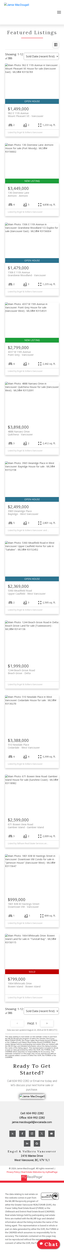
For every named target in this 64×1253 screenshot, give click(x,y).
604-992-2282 (20, 1081)
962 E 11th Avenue (25, 115)
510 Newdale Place (24, 746)
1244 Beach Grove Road (21, 672)
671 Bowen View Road (26, 826)
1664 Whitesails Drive (24, 985)
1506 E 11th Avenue (27, 274)
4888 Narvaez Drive (20, 433)
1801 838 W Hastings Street (23, 905)
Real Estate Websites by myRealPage (39, 1172)
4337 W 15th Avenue (21, 353)
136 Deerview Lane (18, 194)
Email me (38, 1081)
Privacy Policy (13, 1172)
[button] (12, 1134)
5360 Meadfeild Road (27, 592)
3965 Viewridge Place (23, 512)
